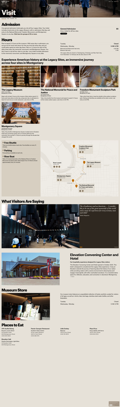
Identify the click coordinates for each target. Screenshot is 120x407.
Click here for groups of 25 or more (25, 34)
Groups (8, 18)
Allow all (110, 405)
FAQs (16, 18)
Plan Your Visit (4, 18)
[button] (80, 247)
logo (5, 1)
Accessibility (12, 18)
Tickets (115, 1)
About (110, 1)
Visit (112, 1)
